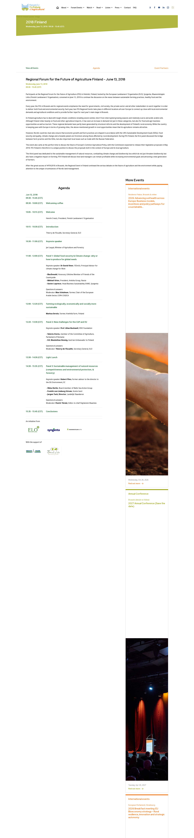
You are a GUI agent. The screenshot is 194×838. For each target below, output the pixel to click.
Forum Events (76, 7)
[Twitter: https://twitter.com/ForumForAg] (150, 7)
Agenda (96, 68)
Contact (127, 7)
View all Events (32, 68)
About (63, 7)
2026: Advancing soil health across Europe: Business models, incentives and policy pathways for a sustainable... (146, 202)
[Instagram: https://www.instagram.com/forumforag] (168, 7)
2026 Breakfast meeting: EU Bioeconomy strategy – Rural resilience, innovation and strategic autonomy (146, 813)
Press (117, 7)
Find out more (134, 483)
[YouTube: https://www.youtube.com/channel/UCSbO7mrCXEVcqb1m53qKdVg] (159, 7)
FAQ (134, 7)
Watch (89, 7)
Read (99, 7)
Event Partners (161, 68)
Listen (107, 7)
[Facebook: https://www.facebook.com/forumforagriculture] (154, 7)
